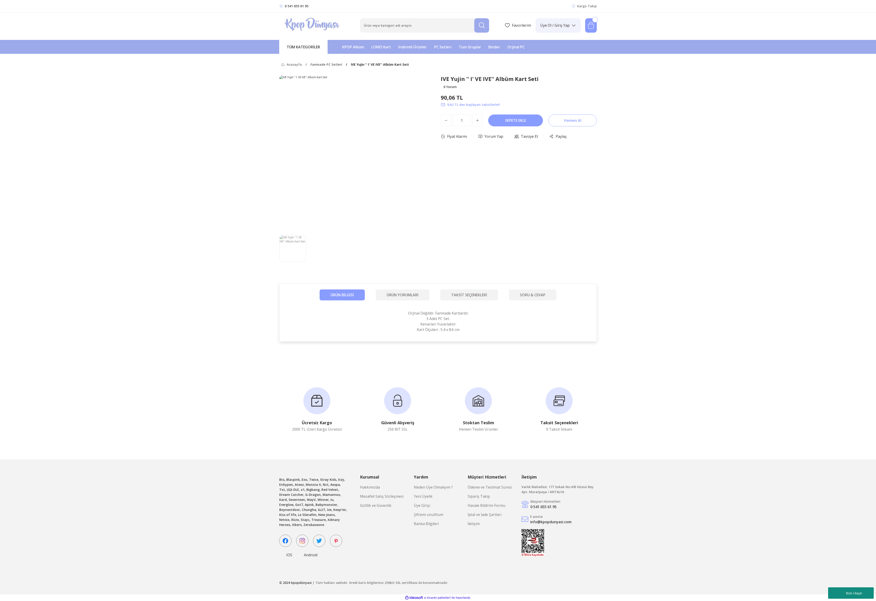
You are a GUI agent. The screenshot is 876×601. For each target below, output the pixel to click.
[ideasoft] (414, 598)
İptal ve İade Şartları (484, 514)
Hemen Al (572, 120)
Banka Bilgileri (426, 523)
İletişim (474, 523)
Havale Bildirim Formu (486, 505)
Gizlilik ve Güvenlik (375, 505)
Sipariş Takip (479, 496)
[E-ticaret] (437, 598)
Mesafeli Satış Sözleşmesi (382, 496)
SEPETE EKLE (515, 120)
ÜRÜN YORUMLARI (402, 294)
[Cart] (591, 25)
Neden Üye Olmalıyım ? (433, 487)
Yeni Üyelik (423, 496)
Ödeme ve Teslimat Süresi (490, 487)
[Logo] (312, 25)
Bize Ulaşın (854, 593)
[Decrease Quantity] (446, 120)
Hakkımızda (370, 487)
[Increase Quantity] (477, 120)
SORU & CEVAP (532, 294)
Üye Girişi (422, 505)
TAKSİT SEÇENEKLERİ (469, 294)
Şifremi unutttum (428, 514)
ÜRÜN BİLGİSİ (342, 294)
